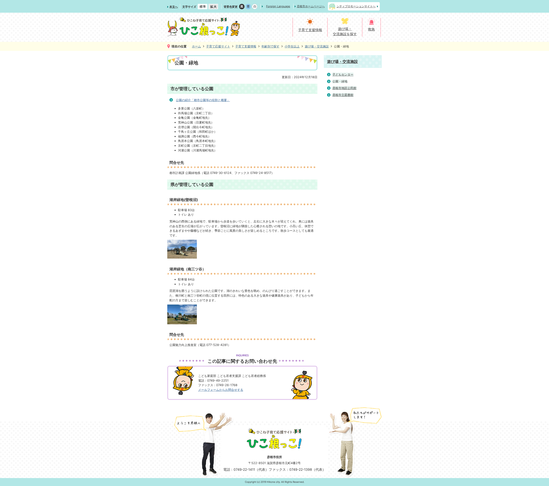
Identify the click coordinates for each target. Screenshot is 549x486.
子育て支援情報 (245, 46)
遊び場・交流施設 (317, 46)
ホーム (196, 46)
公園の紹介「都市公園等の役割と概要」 (203, 100)
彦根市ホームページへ (311, 6)
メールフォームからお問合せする (220, 390)
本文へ (173, 6)
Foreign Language (278, 6)
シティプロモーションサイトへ (356, 6)
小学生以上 (292, 46)
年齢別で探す (270, 46)
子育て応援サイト (218, 46)
